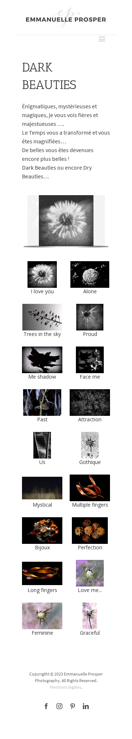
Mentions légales (65, 687)
